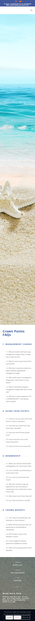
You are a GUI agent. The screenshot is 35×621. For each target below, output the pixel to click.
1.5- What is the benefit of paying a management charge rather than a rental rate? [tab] (19, 389)
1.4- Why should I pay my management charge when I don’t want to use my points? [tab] (18, 380)
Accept (9, 617)
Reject (17, 617)
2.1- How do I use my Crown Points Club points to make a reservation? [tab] (19, 420)
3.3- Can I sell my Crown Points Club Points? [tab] (17, 478)
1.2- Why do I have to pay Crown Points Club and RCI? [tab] (18, 362)
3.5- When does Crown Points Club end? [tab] (19, 496)
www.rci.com (9, 602)
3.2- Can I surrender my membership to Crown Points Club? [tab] (18, 471)
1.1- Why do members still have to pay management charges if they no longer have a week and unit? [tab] (18, 354)
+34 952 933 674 (14, 4)
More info (26, 617)
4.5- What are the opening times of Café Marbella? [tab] (18, 549)
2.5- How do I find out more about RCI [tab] (18, 446)
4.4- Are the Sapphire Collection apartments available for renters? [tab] (16, 542)
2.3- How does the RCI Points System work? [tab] (18, 434)
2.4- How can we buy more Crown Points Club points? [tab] (17, 440)
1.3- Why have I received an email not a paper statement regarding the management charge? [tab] (18, 370)
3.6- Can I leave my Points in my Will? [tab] (18, 500)
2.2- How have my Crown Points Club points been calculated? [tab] (18, 427)
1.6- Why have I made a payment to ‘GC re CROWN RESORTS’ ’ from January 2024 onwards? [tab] (18, 398)
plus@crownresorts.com (21, 5)
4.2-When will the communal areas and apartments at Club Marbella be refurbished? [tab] (18, 527)
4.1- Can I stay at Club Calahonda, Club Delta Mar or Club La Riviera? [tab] (18, 519)
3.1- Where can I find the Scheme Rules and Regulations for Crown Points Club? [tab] (18, 465)
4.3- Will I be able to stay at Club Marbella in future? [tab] (16, 535)
